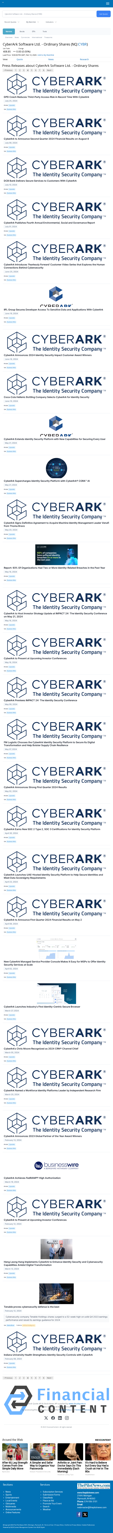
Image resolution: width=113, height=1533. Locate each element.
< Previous (8, 70)
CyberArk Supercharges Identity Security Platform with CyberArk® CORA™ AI (47, 480)
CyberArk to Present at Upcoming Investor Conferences (35, 658)
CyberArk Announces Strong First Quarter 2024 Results (35, 787)
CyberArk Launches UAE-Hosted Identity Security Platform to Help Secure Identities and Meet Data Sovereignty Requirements (53, 876)
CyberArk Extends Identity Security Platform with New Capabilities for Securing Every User (54, 439)
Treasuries (48, 37)
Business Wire (11, 109)
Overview (8, 37)
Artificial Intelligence (29, 1325)
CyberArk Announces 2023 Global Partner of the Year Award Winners (43, 1136)
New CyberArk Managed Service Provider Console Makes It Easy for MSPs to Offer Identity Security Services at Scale (54, 963)
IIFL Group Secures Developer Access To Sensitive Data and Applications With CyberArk (53, 309)
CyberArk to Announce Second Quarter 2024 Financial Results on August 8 (46, 138)
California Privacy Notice (73, 1525)
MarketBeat (10, 1325)
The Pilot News (19, 1525)
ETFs (33, 31)
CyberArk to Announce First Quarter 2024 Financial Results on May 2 (43, 919)
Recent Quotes (10, 22)
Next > (49, 70)
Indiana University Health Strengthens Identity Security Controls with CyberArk (48, 1354)
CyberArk (12, 105)
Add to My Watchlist (46, 55)
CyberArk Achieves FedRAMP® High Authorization (32, 1177)
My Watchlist (31, 22)
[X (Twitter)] (46, 1418)
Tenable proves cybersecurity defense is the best (31, 1306)
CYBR (82, 44)
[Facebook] (53, 1418)
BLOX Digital (41, 1527)
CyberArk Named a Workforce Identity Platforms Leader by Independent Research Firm (52, 1090)
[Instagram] (67, 1418)
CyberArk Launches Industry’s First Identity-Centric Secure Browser (42, 1006)
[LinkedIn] (60, 1418)
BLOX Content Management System (21, 1527)
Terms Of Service (83, 1409)
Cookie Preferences (88, 1525)
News (17, 37)
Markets (9, 31)
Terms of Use (49, 1525)
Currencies (25, 37)
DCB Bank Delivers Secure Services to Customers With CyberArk (40, 180)
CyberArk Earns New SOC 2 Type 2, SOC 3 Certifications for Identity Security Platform (52, 829)
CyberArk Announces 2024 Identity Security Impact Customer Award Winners (48, 355)
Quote (20, 59)
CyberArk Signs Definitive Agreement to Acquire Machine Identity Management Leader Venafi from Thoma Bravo (56, 524)
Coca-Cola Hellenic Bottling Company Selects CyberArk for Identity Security (46, 397)
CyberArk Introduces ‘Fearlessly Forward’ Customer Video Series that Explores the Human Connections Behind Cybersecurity (54, 266)
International (37, 37)
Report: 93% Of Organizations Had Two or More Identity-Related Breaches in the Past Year (54, 567)
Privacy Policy (65, 1409)
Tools (45, 31)
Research (84, 59)
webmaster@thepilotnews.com (92, 1507)
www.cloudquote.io (77, 1403)
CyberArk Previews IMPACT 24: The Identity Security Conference (40, 700)
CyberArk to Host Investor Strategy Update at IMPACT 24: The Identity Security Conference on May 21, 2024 (55, 615)
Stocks (22, 31)
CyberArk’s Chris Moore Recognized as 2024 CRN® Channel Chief (41, 1048)
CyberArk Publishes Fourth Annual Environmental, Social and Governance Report (49, 222)
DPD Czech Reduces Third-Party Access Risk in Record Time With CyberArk (46, 96)
